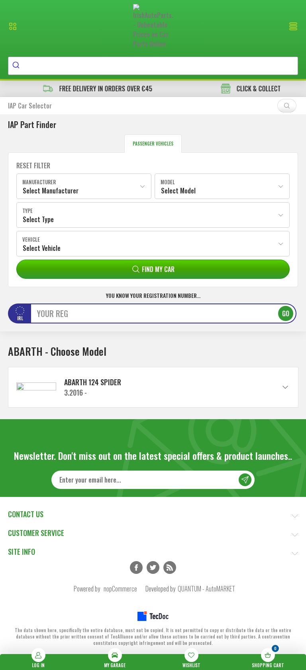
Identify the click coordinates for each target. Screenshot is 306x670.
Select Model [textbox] (178, 190)
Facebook (136, 567)
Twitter (153, 567)
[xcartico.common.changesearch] (286, 105)
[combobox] (153, 66)
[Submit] (17, 66)
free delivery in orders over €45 (84, 88)
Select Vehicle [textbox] (42, 248)
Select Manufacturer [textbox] (50, 190)
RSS (169, 567)
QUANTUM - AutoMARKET (206, 588)
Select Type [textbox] (38, 219)
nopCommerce (120, 588)
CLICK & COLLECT (238, 88)
